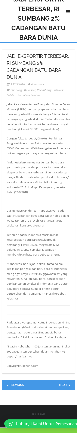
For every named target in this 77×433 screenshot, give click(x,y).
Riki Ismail (37, 84)
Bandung (16, 90)
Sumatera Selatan (28, 95)
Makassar (29, 90)
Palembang (44, 90)
